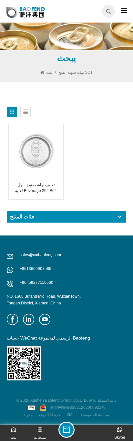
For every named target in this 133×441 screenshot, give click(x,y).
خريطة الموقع (49, 415)
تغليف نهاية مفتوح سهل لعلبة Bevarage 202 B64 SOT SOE (36, 188)
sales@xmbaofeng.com (40, 255)
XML (70, 415)
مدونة (28, 415)
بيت (49, 72)
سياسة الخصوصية (95, 415)
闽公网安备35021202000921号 (77, 407)
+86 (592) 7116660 (36, 282)
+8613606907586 (35, 268)
